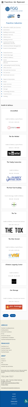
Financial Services (8, 52)
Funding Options (4, 330)
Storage (5, 89)
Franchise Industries (5, 348)
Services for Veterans (5, 335)
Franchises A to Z (5, 346)
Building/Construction (9, 32)
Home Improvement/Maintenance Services (10, 61)
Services (14, 399)
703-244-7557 (7, 376)
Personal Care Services (9, 70)
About (14, 396)
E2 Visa (2, 333)
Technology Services (8, 91)
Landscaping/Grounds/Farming (11, 65)
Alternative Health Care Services (12, 27)
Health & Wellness (8, 57)
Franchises (14, 401)
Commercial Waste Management (12, 46)
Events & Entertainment (9, 48)
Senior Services (7, 84)
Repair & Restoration (9, 79)
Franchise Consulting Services (7, 328)
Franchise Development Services (8, 339)
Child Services (7, 37)
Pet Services (6, 72)
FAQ (2, 362)
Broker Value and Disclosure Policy (10, 383)
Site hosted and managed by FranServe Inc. (10, 388)
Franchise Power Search (6, 350)
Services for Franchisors (6, 332)
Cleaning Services (8, 39)
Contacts (14, 404)
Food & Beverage (8, 55)
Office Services (7, 67)
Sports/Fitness (7, 86)
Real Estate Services (8, 75)
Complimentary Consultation (7, 337)
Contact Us (3, 360)
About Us (3, 359)
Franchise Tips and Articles (7, 366)
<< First (6, 315)
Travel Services (7, 94)
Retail (4, 81)
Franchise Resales (5, 352)
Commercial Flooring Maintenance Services (9, 42)
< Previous (12, 315)
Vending (5, 96)
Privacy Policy (4, 384)
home (14, 394)
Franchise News (4, 364)
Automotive (6, 30)
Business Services (8, 34)
